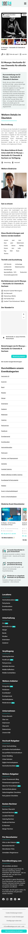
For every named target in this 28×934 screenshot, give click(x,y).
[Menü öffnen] (25, 3)
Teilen (24, 15)
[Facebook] (3, 899)
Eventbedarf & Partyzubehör (9, 480)
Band (2, 387)
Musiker (3, 393)
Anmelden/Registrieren (10, 852)
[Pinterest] (15, 899)
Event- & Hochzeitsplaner (9, 496)
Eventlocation (5, 442)
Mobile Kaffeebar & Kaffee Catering (11, 475)
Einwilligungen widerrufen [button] (14, 920)
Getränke (4, 464)
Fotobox (3, 485)
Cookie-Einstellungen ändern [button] (14, 913)
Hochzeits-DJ (5, 376)
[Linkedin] (11, 899)
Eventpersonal (5, 436)
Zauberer (4, 409)
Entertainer (4, 403)
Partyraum (4, 453)
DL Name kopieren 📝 (8, 537)
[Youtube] (19, 899)
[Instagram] (7, 899)
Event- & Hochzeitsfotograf (9, 491)
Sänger (3, 398)
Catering (3, 420)
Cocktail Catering (6, 469)
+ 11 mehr (22, 42)
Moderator (4, 414)
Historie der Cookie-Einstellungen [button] (14, 917)
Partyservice (5, 425)
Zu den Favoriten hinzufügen (9, 15)
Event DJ (4, 382)
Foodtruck (4, 431)
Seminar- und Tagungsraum (9, 458)
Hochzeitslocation (6, 447)
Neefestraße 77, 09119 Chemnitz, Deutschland (16, 337)
